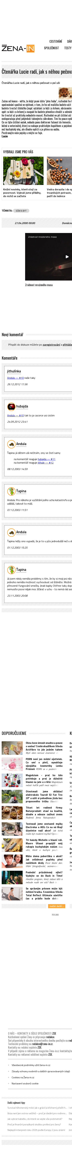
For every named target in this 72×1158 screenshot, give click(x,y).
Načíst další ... (57, 906)
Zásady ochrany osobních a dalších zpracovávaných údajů (41, 1071)
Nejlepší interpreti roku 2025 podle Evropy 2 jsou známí (36, 1130)
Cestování (55, 41)
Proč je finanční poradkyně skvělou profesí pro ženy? (34, 1124)
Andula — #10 (15, 378)
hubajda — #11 (46, 459)
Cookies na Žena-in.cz (23, 1077)
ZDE (54, 1033)
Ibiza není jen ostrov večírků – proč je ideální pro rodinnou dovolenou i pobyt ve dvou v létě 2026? (38, 1113)
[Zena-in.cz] (20, 48)
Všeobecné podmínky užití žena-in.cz (31, 1065)
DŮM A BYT (21, 210)
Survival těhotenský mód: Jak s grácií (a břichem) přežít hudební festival (38, 1108)
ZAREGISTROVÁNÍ (51, 345)
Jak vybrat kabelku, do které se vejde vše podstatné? (35, 1119)
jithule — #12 (46, 463)
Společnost (51, 48)
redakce (50, 1037)
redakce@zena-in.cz (42, 1044)
